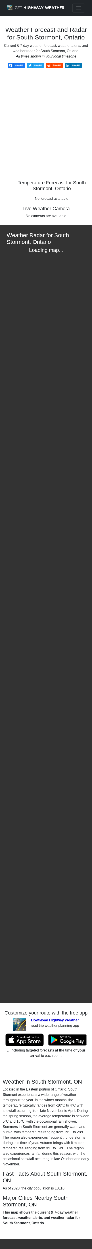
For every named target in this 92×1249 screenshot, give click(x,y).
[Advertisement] (46, 127)
